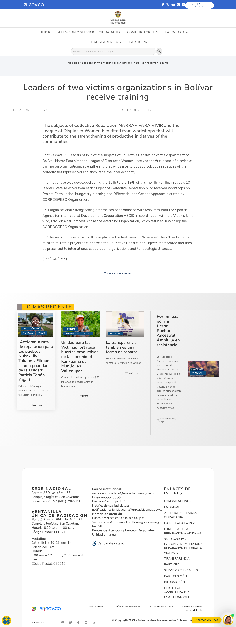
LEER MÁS (37, 405)
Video (41, 332)
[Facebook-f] (162, 4)
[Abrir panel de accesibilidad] (6, 620)
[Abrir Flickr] (86, 622)
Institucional (31, 328)
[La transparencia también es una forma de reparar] (125, 324)
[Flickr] (183, 4)
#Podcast (198, 372)
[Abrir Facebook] (79, 622)
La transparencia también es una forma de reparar (121, 347)
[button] (34, 5)
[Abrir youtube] (63, 622)
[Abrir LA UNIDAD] (186, 32)
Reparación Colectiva (78, 333)
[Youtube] (173, 4)
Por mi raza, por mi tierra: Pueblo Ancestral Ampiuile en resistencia (168, 331)
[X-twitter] (168, 4)
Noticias (73, 63)
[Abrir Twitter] (71, 622)
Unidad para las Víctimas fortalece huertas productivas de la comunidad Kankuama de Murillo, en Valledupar (79, 357)
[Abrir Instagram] (94, 622)
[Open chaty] (228, 620)
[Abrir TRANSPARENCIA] (120, 42)
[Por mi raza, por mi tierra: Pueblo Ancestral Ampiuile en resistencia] (203, 369)
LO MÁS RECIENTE (48, 307)
